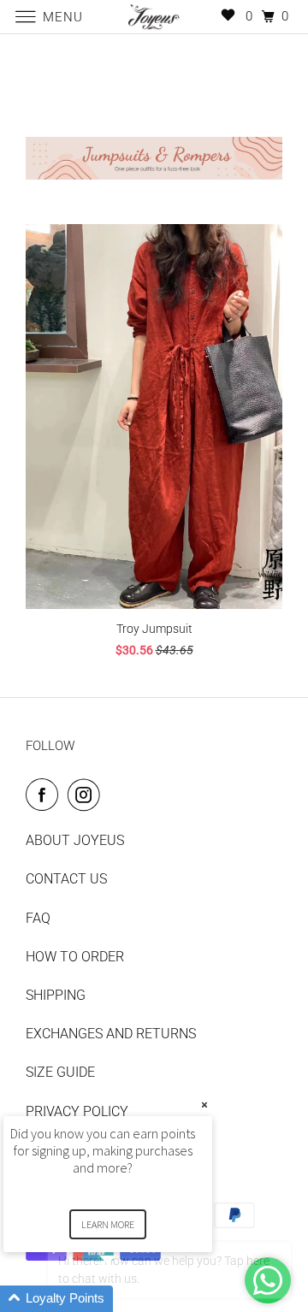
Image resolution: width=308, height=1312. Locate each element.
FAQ (38, 918)
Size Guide (60, 1072)
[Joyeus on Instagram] (87, 794)
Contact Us (66, 879)
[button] (128, 1298)
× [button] (204, 1104)
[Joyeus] (154, 16)
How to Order (75, 957)
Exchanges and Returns (111, 1033)
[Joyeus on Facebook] (45, 794)
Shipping (56, 995)
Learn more (107, 1224)
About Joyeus (75, 840)
